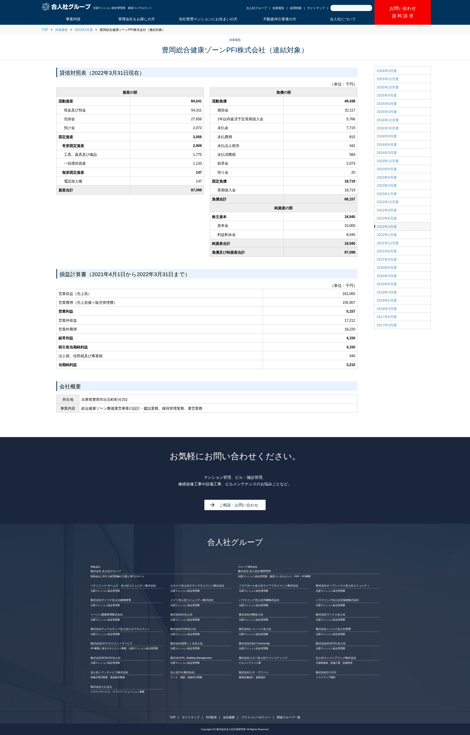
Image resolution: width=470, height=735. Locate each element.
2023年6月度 (387, 177)
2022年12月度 (388, 202)
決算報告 (278, 8)
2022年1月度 (387, 235)
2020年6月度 (387, 268)
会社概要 (229, 717)
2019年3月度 (387, 292)
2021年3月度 (387, 259)
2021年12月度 (388, 243)
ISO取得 (211, 717)
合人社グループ (256, 8)
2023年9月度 (387, 169)
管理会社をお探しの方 (136, 19)
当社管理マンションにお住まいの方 (208, 19)
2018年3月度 (387, 309)
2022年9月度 (387, 210)
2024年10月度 (388, 128)
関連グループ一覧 (288, 717)
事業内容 (73, 19)
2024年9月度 (387, 136)
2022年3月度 (84, 30)
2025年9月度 (387, 95)
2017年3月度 (387, 325)
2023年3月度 (387, 185)
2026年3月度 (387, 71)
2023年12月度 (388, 161)
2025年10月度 (388, 87)
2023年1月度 (387, 194)
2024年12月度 (388, 120)
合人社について (343, 19)
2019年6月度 (387, 284)
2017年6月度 (387, 317)
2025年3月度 (387, 112)
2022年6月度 (387, 218)
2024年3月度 (387, 153)
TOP (45, 30)
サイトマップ (316, 8)
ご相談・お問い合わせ (238, 505)
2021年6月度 (387, 251)
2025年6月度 (387, 104)
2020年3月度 (387, 276)
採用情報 (296, 8)
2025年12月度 (388, 79)
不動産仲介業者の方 (279, 19)
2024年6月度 (387, 145)
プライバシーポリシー (255, 717)
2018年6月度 (387, 300)
